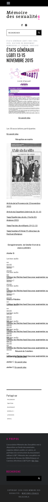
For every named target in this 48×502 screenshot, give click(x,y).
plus (24, 367)
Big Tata (35, 461)
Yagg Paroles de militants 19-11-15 (22, 225)
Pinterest (11, 407)
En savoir (18, 367)
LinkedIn (10, 415)
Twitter (10, 403)
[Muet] (8, 301)
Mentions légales (30, 493)
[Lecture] (8, 262)
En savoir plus (24, 117)
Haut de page (23, 496)
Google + (10, 411)
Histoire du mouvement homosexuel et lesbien (21, 44)
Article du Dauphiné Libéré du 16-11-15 (24, 211)
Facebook (11, 399)
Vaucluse (34, 45)
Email (9, 418)
